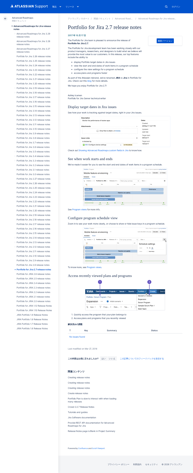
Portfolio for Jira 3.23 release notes (34, 70)
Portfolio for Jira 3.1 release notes (33, 169)
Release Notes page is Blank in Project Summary (91, 431)
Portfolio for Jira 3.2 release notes (33, 165)
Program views (79, 209)
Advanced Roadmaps (22, 17)
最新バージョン (165, 40)
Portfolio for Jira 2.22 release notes (33, 201)
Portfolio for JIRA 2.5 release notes (33, 278)
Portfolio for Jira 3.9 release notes (33, 133)
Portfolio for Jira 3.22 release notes (34, 74)
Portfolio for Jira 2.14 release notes (33, 237)
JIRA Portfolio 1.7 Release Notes (32, 324)
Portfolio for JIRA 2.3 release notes (33, 287)
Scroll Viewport (98, 448)
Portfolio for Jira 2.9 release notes (33, 260)
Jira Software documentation (82, 417)
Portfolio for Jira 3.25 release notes (34, 61)
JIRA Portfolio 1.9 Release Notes (32, 315)
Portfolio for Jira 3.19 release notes (33, 88)
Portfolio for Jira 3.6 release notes (33, 147)
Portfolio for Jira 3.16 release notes (33, 101)
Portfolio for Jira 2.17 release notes (33, 224)
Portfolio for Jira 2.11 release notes (33, 251)
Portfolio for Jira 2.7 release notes (34, 269)
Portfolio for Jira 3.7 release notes (33, 142)
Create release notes (78, 393)
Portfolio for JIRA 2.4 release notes (33, 283)
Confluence (83, 448)
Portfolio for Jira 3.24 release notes (34, 65)
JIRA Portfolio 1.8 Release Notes (32, 319)
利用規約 (137, 464)
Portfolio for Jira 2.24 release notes (34, 192)
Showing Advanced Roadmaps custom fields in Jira (103, 150)
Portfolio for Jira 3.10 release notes (33, 129)
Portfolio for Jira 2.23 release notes (34, 197)
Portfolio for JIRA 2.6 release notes (33, 274)
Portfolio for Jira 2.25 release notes (34, 188)
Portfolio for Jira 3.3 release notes (33, 160)
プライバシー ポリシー (118, 464)
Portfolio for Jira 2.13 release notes (33, 242)
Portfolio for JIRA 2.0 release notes (33, 301)
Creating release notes (79, 377)
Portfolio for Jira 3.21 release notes (33, 79)
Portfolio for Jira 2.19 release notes (33, 215)
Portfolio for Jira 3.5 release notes (33, 151)
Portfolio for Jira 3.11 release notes (33, 124)
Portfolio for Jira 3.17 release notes (33, 97)
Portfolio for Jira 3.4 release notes (33, 156)
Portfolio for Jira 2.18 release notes (33, 219)
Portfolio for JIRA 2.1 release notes (33, 296)
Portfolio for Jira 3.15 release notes (33, 106)
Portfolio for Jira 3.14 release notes (33, 110)
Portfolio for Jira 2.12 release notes (33, 246)
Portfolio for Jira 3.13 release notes (33, 115)
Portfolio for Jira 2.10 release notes (33, 256)
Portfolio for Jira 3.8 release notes (33, 138)
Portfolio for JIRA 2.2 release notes (33, 292)
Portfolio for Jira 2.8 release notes (33, 265)
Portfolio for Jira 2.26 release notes (34, 183)
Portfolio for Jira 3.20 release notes (34, 83)
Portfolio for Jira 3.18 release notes (33, 92)
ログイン (176, 6)
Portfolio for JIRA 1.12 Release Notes (34, 305)
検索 (166, 6)
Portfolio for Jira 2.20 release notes (34, 210)
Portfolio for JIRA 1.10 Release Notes (34, 310)
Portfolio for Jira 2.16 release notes (33, 228)
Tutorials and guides (78, 412)
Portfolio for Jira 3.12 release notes (33, 120)
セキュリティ (151, 464)
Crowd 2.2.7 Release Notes (81, 407)
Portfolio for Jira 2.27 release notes (33, 178)
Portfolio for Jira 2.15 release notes (33, 233)
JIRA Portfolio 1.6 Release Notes (32, 328)
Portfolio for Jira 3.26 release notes (34, 56)
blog (89, 81)
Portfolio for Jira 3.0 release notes (33, 174)
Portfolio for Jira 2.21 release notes (33, 206)
